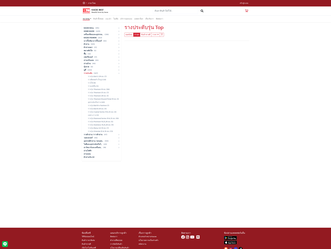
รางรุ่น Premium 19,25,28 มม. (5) (100, 122)
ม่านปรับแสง (89, 60)
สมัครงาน (142, 244)
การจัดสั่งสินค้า (116, 244)
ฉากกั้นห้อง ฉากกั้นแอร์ (93, 41)
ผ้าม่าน (87, 44)
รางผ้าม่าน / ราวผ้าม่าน (93, 134)
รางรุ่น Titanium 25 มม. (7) (98, 93)
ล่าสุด (136, 35)
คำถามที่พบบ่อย (116, 240)
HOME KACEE (89, 31)
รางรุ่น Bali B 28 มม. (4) (97, 109)
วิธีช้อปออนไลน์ (88, 237)
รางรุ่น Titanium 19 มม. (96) (99, 89)
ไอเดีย (115, 19)
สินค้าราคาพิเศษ (88, 240)
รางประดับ (88, 73)
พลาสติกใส (88, 51)
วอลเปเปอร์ (88, 138)
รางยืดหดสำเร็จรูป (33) (97, 80)
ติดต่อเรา (159, 19)
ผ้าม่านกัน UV (89, 157)
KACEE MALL (89, 28)
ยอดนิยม (129, 35)
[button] (85, 3)
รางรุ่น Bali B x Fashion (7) (98, 105)
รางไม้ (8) (92, 83)
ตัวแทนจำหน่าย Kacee (148, 237)
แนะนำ (108, 19)
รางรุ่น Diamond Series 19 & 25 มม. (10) (103, 118)
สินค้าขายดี (145, 35)
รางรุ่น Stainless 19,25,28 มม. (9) (101, 125)
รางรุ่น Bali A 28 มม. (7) (97, 76)
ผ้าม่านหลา (88, 47)
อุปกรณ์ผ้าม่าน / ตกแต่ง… (94, 141)
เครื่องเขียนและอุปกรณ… (94, 34)
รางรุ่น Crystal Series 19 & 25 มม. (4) (102, 112)
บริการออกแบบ (126, 19)
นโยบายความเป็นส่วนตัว (148, 240)
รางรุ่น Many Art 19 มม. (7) (98, 128)
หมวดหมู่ (86, 19)
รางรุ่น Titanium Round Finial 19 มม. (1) (103, 99)
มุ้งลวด (87, 67)
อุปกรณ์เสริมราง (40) (96, 102)
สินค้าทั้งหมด (98, 19)
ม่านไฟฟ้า (88, 151)
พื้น (85, 54)
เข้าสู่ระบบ (244, 3)
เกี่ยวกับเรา (149, 19)
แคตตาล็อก (138, 19)
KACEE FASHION (90, 38)
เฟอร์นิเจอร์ (88, 57)
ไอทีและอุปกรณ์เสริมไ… (93, 144)
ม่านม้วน (87, 63)
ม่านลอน (87, 154)
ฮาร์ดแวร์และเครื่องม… (93, 147)
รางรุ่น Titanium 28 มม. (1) (98, 96)
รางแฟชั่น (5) (93, 86)
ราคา (155, 35)
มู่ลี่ (85, 70)
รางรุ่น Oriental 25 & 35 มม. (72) (100, 131)
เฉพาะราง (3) (93, 115)
